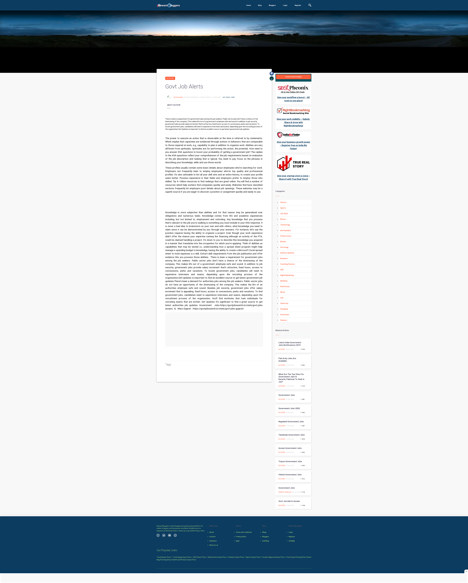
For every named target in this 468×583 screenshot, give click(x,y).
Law (281, 298)
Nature (283, 219)
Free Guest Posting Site (296, 557)
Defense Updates (287, 253)
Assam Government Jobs (290, 448)
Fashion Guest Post (236, 557)
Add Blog (265, 541)
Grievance (213, 541)
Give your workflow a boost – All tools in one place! (293, 99)
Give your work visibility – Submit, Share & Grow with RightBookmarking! (293, 122)
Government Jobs (286, 395)
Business (284, 258)
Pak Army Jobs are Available (287, 359)
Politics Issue (285, 236)
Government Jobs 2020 (289, 408)
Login (285, 5)
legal (237, 541)
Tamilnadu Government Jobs (291, 435)
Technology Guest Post (182, 557)
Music (282, 292)
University (284, 303)
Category (170, 78)
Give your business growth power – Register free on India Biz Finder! (293, 145)
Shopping (284, 309)
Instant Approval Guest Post (274, 557)
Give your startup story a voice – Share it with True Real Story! (293, 177)
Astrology (284, 247)
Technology (285, 225)
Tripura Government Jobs (290, 461)
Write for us (213, 545)
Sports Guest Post (253, 557)
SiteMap (292, 541)
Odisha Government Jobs (290, 474)
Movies (283, 242)
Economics (284, 315)
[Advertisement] (214, 329)
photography (285, 230)
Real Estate (285, 286)
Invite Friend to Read (293, 77)
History (283, 202)
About (211, 532)
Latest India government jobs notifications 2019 (289, 343)
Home (248, 5)
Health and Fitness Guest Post (184, 560)
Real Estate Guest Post (217, 557)
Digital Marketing (287, 275)
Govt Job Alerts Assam (289, 501)
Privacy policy (241, 537)
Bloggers (272, 5)
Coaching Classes (287, 264)
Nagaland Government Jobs (291, 421)
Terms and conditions (244, 532)
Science (283, 320)
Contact (212, 537)
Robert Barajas (284, 492)
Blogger (281, 349)
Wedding (283, 281)
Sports (283, 208)
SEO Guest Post (199, 557)
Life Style (284, 214)
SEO (282, 270)
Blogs (264, 532)
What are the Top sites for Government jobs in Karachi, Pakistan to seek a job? (291, 378)
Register (298, 5)
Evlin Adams (178, 97)
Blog (260, 5)
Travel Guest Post (164, 557)
